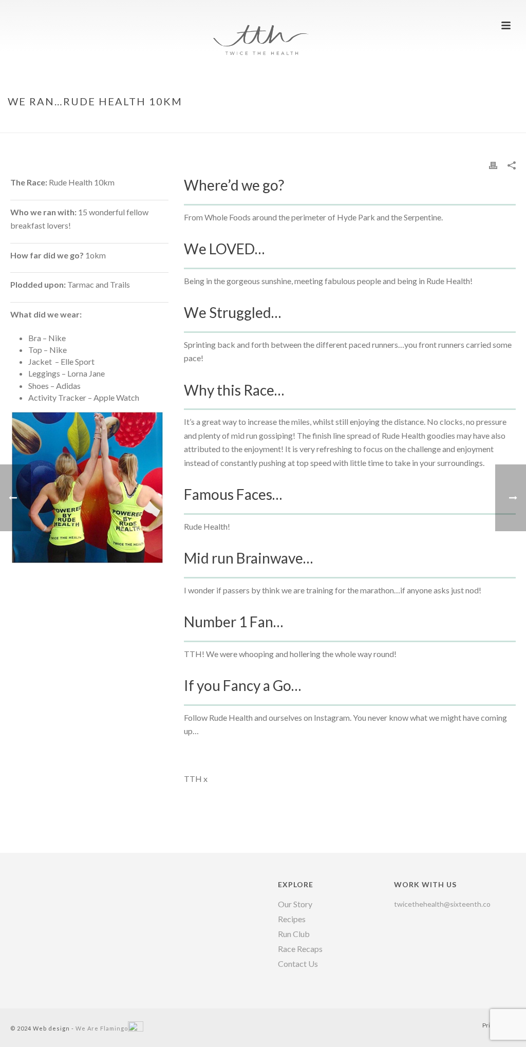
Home (404, 123)
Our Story (295, 904)
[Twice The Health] (263, 23)
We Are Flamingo (102, 1028)
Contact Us (298, 963)
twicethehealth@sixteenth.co (442, 904)
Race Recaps (300, 948)
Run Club (294, 934)
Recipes (292, 919)
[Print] (493, 165)
